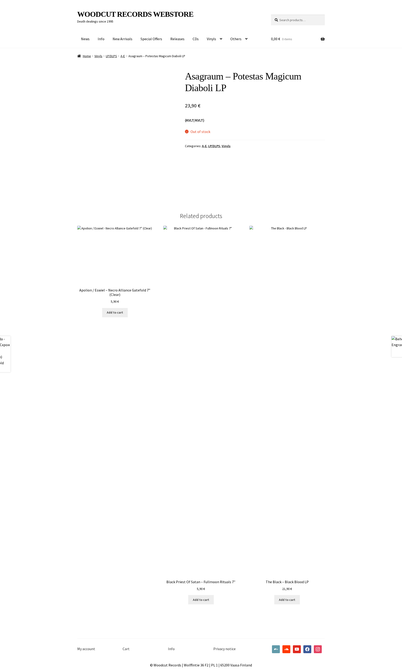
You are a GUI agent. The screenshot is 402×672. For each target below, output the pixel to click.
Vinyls (211, 38)
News (85, 38)
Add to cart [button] (115, 312)
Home (87, 56)
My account (86, 648)
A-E (123, 56)
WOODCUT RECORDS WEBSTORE (135, 14)
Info (101, 38)
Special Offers (151, 38)
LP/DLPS (111, 56)
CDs (196, 38)
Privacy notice (224, 648)
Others (235, 38)
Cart (126, 648)
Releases (177, 38)
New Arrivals (122, 38)
